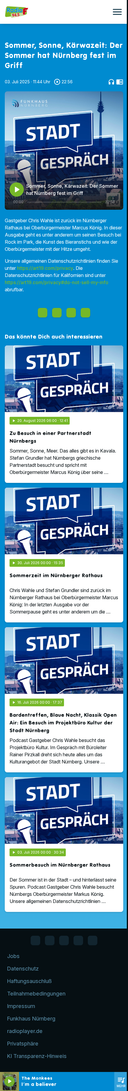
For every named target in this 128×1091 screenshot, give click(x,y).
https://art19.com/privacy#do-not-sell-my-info (56, 282)
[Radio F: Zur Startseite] (57, 12)
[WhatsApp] (49, 940)
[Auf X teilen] (57, 312)
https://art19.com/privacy (45, 268)
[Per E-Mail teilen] (85, 312)
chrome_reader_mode (119, 81)
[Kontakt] (92, 940)
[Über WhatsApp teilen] (71, 312)
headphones (111, 81)
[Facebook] (35, 940)
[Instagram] (64, 940)
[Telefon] (78, 940)
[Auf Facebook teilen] (42, 312)
